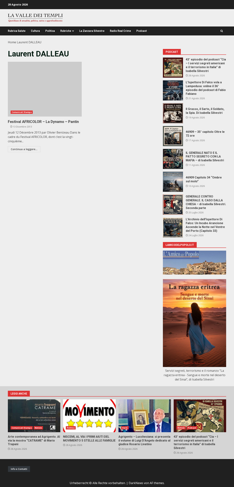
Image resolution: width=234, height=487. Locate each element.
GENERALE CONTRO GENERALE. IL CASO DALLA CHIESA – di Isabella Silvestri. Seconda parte (173, 205)
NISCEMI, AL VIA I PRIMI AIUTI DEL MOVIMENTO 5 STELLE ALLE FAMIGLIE (89, 415)
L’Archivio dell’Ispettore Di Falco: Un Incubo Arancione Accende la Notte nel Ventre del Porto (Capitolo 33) (173, 227)
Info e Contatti (19, 469)
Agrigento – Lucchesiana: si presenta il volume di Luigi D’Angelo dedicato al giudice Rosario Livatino (144, 415)
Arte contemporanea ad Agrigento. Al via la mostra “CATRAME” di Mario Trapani (34, 415)
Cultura (35, 30)
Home (12, 42)
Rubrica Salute (16, 30)
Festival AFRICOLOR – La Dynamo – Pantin (45, 89)
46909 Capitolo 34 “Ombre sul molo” (173, 182)
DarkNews (136, 483)
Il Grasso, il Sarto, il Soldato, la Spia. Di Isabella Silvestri (173, 113)
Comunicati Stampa (22, 112)
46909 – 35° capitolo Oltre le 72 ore (173, 136)
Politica (50, 30)
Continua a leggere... (24, 149)
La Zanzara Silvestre (91, 30)
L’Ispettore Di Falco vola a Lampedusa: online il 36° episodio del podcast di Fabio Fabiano (173, 90)
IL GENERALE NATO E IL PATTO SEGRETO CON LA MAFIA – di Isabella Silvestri (173, 159)
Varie (125, 428)
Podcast (141, 30)
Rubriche (65, 30)
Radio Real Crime (120, 30)
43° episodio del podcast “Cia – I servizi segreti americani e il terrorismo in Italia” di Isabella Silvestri (173, 68)
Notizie (38, 428)
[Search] (221, 31)
